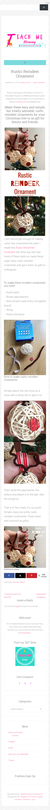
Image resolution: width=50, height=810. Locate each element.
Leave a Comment (39, 82)
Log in (33, 799)
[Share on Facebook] (9, 575)
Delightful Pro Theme (28, 797)
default (22, 582)
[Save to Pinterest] (31, 575)
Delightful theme (26, 794)
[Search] (44, 7)
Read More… (27, 633)
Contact (15, 735)
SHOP (10, 748)
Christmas (15, 582)
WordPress (26, 799)
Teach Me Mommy (25, 40)
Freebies (11, 742)
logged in (18, 606)
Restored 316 (38, 794)
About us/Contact (15, 732)
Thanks (11, 760)
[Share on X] (20, 575)
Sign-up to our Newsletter (18, 754)
